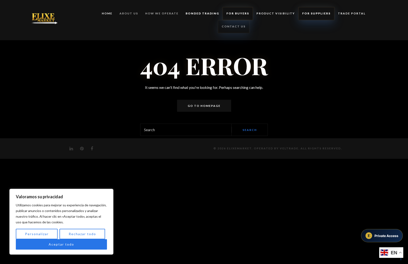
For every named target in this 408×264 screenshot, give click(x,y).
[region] (61, 222)
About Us (128, 13)
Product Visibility (275, 13)
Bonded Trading (202, 13)
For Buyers (237, 13)
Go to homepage (204, 106)
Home (107, 13)
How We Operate (161, 13)
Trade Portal (352, 13)
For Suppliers (316, 13)
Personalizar (37, 234)
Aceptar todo (61, 244)
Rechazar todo (82, 234)
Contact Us (234, 26)
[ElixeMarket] (41, 20)
